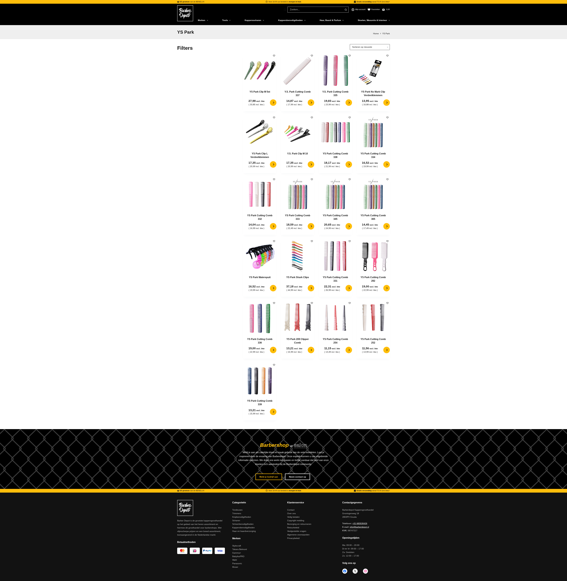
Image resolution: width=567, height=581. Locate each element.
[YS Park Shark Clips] (297, 256)
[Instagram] (365, 571)
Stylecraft (236, 546)
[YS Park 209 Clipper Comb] (297, 317)
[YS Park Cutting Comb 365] (373, 194)
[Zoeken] (285, 10)
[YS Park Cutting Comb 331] (335, 256)
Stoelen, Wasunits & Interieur (372, 20)
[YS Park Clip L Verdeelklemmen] (259, 132)
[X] (355, 571)
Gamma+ (236, 553)
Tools (225, 20)
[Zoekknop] (345, 9)
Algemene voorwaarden (298, 534)
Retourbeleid (293, 527)
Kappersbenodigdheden (290, 20)
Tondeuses (237, 510)
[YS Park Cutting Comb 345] (335, 194)
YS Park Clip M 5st (260, 91)
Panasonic (237, 563)
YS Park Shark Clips (297, 277)
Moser (235, 567)
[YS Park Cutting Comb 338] (335, 132)
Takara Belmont (239, 549)
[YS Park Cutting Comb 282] (373, 256)
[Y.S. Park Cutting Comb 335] (335, 70)
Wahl (234, 560)
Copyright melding (295, 520)
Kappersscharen (253, 20)
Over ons (291, 513)
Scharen (236, 520)
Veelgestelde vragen (296, 531)
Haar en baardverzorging (244, 531)
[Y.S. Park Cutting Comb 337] (297, 70)
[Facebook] (345, 571)
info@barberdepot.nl (359, 527)
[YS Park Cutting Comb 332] (259, 194)
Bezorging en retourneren (299, 524)
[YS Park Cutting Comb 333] (297, 194)
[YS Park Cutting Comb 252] (373, 317)
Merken (201, 20)
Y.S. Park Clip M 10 (297, 153)
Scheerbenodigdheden (243, 524)
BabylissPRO (238, 556)
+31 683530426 (359, 523)
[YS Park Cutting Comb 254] (335, 317)
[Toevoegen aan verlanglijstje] (274, 55)
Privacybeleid (293, 538)
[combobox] (315, 10)
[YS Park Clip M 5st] (259, 70)
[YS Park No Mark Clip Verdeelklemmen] (373, 70)
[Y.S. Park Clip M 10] (297, 132)
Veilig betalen (293, 517)
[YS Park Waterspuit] (259, 256)
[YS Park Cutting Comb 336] (259, 317)
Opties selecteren (273, 102)
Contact (290, 510)
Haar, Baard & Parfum (330, 20)
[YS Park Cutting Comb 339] (259, 379)
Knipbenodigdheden (241, 517)
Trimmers (236, 513)
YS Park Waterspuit (260, 277)
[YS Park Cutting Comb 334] (373, 132)
